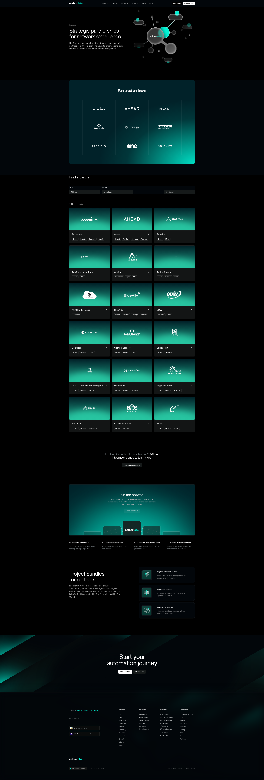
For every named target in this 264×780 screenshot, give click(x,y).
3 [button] (135, 442)
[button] (138, 441)
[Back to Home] (76, 3)
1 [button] (128, 442)
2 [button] (132, 442)
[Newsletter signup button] (98, 719)
